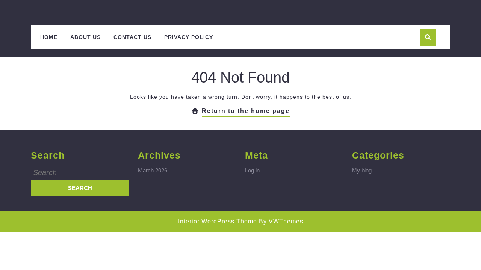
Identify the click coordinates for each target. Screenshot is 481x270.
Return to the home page (246, 112)
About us (85, 37)
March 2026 (152, 170)
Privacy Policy (188, 37)
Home (48, 37)
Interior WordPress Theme (217, 221)
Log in (252, 170)
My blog (362, 170)
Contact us (132, 37)
